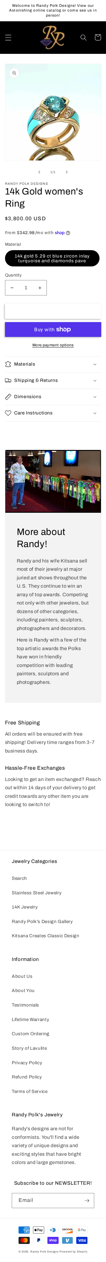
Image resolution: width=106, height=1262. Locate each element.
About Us (22, 976)
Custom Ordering (30, 1033)
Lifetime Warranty (30, 1019)
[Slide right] (66, 172)
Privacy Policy (27, 1062)
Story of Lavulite (29, 1048)
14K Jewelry (25, 906)
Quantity (13, 275)
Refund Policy (27, 1076)
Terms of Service (30, 1091)
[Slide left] (39, 172)
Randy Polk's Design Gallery (42, 921)
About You (23, 990)
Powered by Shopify (73, 1251)
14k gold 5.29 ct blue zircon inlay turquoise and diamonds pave (52, 258)
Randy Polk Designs (44, 1251)
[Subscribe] (87, 1200)
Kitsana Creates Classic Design (46, 935)
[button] (8, 37)
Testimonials (25, 1004)
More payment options (53, 345)
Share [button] (18, 430)
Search (19, 878)
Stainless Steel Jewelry (37, 892)
